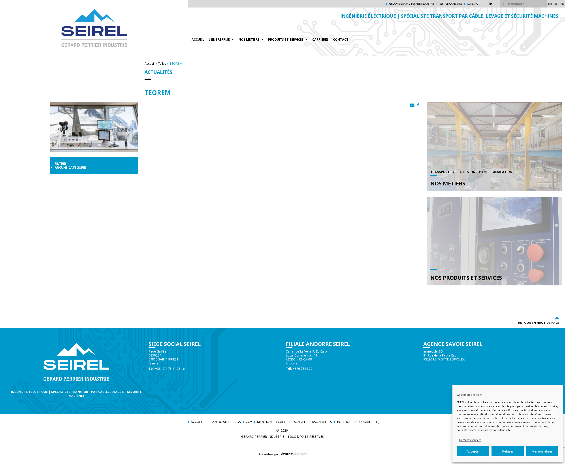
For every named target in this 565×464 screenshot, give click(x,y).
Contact (473, 4)
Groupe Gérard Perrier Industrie (411, 4)
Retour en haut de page (538, 323)
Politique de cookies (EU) (358, 422)
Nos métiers (249, 39)
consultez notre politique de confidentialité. (484, 430)
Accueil (198, 39)
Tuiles (162, 63)
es (556, 4)
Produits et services (285, 39)
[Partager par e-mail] (412, 105)
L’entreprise (219, 39)
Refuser (507, 451)
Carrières (320, 39)
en (550, 4)
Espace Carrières (450, 4)
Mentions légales (272, 422)
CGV (249, 422)
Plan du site (219, 422)
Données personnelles (312, 422)
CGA (238, 422)
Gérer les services (470, 440)
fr (562, 4)
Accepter (473, 451)
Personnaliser (542, 451)
